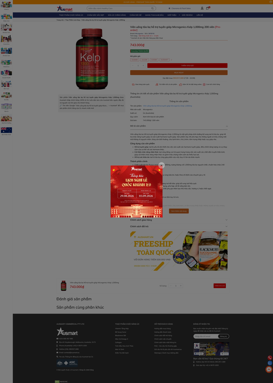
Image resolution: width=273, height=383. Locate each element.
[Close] (161, 165)
